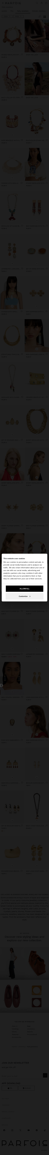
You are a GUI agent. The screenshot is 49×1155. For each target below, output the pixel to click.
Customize (23, 596)
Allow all (25, 589)
